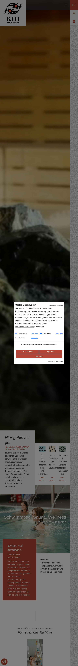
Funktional (47, 333)
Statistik (22, 338)
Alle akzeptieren (27, 351)
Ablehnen (39, 356)
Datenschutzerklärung (25, 327)
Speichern (51, 351)
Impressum (60, 305)
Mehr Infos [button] (34, 333)
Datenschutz (52, 305)
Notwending (23, 333)
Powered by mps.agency (55, 361)
